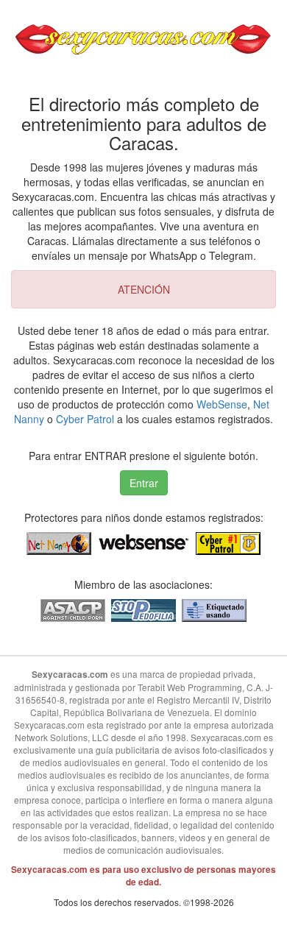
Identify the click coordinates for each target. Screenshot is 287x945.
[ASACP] (72, 609)
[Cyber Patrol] (228, 542)
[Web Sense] (143, 542)
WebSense (221, 404)
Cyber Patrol (85, 418)
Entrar (144, 482)
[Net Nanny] (58, 542)
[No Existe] (143, 609)
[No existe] (214, 609)
